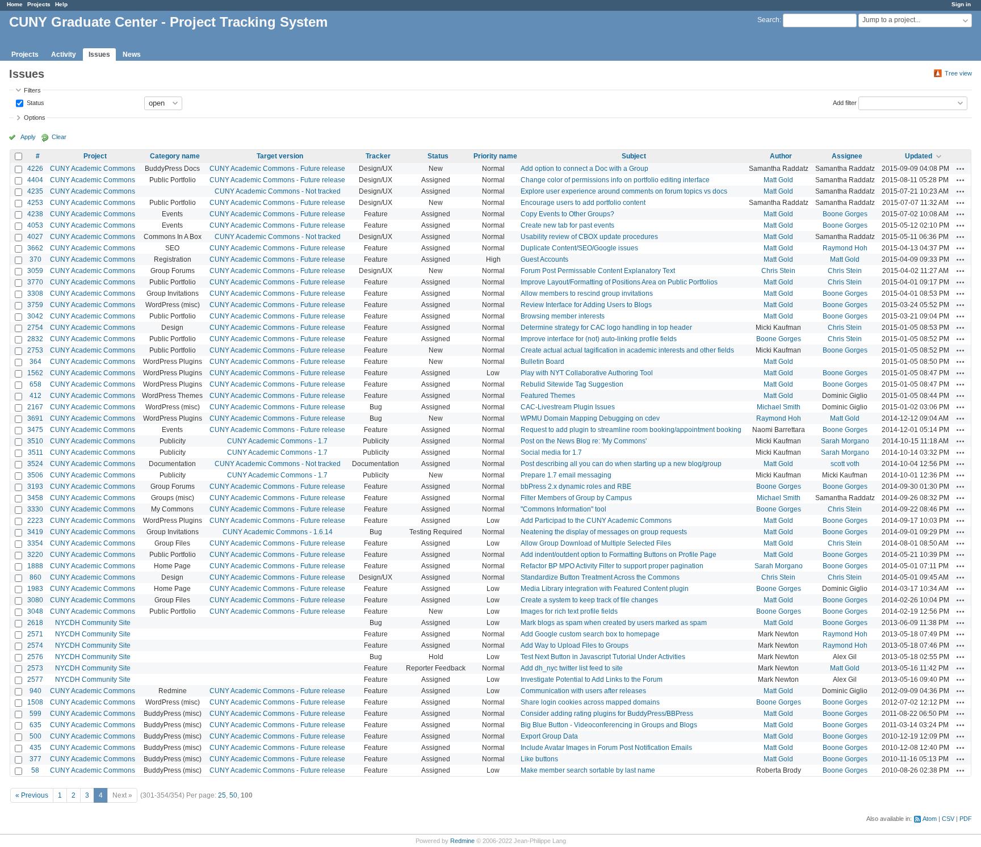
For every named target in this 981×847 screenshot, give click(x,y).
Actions (960, 168)
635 (35, 725)
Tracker (378, 156)
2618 (35, 623)
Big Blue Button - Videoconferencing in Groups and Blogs (609, 725)
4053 (35, 225)
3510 (35, 441)
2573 (35, 668)
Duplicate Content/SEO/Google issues (579, 248)
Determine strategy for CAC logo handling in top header (606, 328)
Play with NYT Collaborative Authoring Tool (587, 373)
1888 (35, 566)
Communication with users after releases (583, 691)
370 (35, 259)
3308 (35, 293)
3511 (35, 452)
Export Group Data (549, 736)
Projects (39, 4)
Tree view (958, 73)
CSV (948, 818)
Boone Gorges (845, 214)
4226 (35, 169)
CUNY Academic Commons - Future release (277, 169)
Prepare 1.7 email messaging (566, 475)
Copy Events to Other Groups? (567, 214)
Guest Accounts (544, 259)
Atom (930, 818)
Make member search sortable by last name (588, 770)
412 (35, 396)
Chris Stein (778, 271)
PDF (965, 818)
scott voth (845, 464)
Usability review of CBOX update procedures (589, 237)
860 (35, 577)
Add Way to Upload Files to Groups (574, 645)
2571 (35, 634)
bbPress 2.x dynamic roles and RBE (576, 486)
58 (35, 770)
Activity (63, 54)
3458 (35, 498)
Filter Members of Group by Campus (576, 498)
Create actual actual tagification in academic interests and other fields (627, 350)
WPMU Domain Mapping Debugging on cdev (590, 418)
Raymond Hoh (845, 248)
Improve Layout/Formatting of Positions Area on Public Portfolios (619, 282)
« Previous (31, 795)
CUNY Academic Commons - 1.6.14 (278, 532)
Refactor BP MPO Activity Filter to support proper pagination (612, 566)
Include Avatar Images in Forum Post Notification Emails (606, 748)
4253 (35, 203)
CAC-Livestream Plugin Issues (568, 407)
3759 (35, 305)
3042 (35, 316)
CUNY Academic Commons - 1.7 (277, 441)
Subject (634, 156)
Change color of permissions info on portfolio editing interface (615, 180)
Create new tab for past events (567, 225)
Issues (99, 54)
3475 (35, 430)
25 (222, 795)
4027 (35, 237)
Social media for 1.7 (551, 452)
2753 (35, 350)
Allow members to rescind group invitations (587, 293)
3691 (35, 418)
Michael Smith (778, 407)
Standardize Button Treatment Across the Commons (600, 577)
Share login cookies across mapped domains (590, 702)
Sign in (961, 4)
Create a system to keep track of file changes (589, 600)
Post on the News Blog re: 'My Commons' (584, 441)
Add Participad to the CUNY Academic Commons (596, 521)
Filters (32, 90)
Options (34, 117)
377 (35, 759)
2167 (35, 407)
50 (233, 795)
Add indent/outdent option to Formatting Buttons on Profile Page (618, 555)
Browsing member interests (563, 316)
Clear (59, 136)
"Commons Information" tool (563, 509)
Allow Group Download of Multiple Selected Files (596, 543)
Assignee (847, 156)
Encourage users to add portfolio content (583, 203)
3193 (35, 486)
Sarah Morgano (845, 441)
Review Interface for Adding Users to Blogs (586, 305)
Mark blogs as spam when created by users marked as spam (614, 623)
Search (768, 20)
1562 (35, 373)
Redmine (462, 840)
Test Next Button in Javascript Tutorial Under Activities (603, 657)
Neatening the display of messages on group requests (604, 532)
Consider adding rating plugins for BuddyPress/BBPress (607, 714)
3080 (35, 600)
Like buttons (539, 759)
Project (95, 156)
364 (35, 362)
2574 (35, 645)
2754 (35, 328)
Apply (28, 136)
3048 (35, 611)
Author (781, 156)
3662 (35, 248)
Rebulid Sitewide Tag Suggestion (572, 384)
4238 (35, 214)
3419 (35, 532)
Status (34, 102)
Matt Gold (778, 180)
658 (35, 384)
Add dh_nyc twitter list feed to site (572, 668)
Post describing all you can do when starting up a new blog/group (621, 464)
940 (35, 691)
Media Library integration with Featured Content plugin (605, 589)
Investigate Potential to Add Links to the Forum (592, 680)
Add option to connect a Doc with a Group (584, 169)
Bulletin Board (542, 362)
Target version (280, 156)
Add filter (845, 102)
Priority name (495, 156)
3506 (35, 475)
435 (35, 748)
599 (35, 714)
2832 (35, 339)
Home (15, 4)
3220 (35, 555)
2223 (35, 521)
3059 (35, 271)
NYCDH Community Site (93, 623)
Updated (918, 156)
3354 (35, 543)
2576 (35, 657)
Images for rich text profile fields (569, 611)
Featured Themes (548, 396)
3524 (35, 464)
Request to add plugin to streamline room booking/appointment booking (631, 430)
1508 (35, 702)
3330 (35, 509)
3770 (35, 282)
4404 (35, 180)
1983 (35, 589)
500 (35, 736)
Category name (175, 156)
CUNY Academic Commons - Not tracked (278, 191)
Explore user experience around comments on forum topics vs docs (624, 191)
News (132, 54)
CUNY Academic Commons (92, 169)
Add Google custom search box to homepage (590, 634)
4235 (35, 191)
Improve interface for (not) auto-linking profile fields (599, 339)
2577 (35, 680)
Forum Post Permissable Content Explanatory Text (598, 271)
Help (61, 4)
